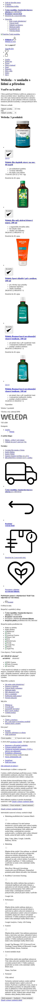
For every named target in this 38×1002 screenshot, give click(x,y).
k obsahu (8, 4)
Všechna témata (14, 31)
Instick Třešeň (9, 454)
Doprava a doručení (11, 686)
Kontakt (7, 731)
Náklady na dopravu (16, 25)
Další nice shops (10, 762)
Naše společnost (10, 734)
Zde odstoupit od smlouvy (9, 766)
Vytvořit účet (9, 49)
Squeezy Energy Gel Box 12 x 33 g (17, 456)
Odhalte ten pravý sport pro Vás (15, 442)
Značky (7, 430)
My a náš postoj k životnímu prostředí (17, 721)
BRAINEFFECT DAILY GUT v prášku (18, 458)
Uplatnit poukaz (10, 712)
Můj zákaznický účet (12, 692)
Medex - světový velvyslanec (14, 440)
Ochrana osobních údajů (13, 747)
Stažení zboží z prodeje (12, 723)
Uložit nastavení (7, 998)
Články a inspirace (11, 720)
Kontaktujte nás (14, 29)
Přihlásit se (8, 705)
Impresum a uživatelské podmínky (16, 745)
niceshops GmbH (16, 742)
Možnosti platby (14, 27)
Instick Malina (10, 452)
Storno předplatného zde (13, 757)
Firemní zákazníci (11, 698)
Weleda (11, 432)
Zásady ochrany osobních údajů (22, 801)
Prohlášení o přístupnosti (13, 753)
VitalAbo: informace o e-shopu (15, 732)
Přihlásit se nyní (10, 41)
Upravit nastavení (27, 805)
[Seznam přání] (6, 52)
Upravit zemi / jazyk (23, 738)
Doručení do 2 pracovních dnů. (15, 16)
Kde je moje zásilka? (12, 711)
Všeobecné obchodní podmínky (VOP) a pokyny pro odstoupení (18, 750)
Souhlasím (5, 805)
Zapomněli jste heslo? (12, 709)
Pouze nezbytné (15, 805)
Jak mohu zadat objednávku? (14, 684)
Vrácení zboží (13, 23)
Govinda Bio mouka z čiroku (14, 450)
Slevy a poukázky (11, 694)
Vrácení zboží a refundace (13, 688)
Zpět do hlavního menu (13, 2)
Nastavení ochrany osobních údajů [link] (16, 755)
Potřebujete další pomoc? (13, 696)
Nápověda (8, 19)
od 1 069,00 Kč (18, 11)
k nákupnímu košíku (12, 6)
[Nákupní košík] (21, 55)
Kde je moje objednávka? (17, 21)
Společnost (8, 760)
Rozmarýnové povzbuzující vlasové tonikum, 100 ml (20, 337)
